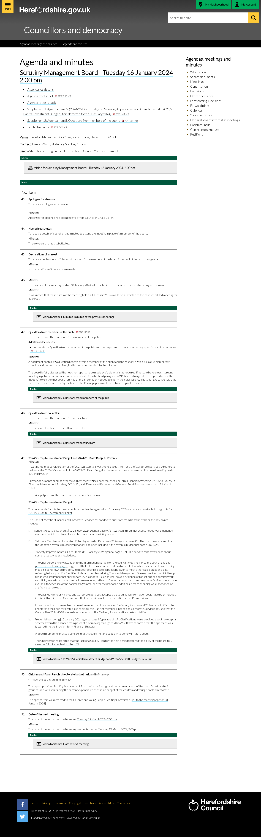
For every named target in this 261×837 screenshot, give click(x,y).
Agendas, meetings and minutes (38, 43)
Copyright (75, 803)
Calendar (196, 110)
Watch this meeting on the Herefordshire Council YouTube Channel (72, 151)
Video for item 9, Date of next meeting (66, 744)
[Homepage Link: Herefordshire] (214, 805)
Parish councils (200, 125)
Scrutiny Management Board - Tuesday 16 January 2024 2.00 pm (96, 76)
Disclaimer (59, 803)
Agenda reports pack (41, 102)
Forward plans (200, 105)
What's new (198, 72)
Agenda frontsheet (49, 96)
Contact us (123, 803)
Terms (35, 803)
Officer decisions (201, 96)
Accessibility (106, 803)
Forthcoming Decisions (206, 101)
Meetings (197, 82)
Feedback (90, 803)
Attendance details (40, 89)
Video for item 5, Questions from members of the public (76, 397)
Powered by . (83, 817)
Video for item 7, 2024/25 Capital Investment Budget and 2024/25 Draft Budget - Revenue (97, 659)
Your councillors (201, 115)
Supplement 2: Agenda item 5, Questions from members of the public (82, 120)
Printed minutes (47, 127)
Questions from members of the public (59, 332)
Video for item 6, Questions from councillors (69, 442)
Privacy (45, 803)
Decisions (197, 91)
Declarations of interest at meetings (215, 120)
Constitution (199, 86)
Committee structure (204, 129)
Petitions (196, 134)
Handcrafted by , (48, 817)
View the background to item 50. (51, 679)
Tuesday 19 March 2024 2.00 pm (97, 719)
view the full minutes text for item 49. (57, 644)
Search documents (202, 77)
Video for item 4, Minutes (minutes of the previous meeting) (78, 316)
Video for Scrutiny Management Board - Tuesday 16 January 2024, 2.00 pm (84, 168)
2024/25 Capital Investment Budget (50, 512)
